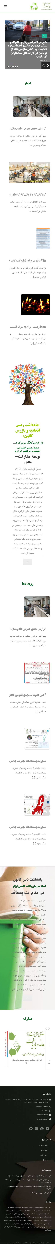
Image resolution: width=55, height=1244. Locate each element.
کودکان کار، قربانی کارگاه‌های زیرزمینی (23, 194)
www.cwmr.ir (42, 1119)
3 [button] (13, 67)
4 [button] (11, 67)
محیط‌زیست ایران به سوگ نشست (28, 327)
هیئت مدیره (43, 1150)
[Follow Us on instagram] (42, 1129)
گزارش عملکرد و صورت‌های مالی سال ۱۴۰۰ (23, 1061)
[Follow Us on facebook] (47, 1129)
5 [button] (8, 67)
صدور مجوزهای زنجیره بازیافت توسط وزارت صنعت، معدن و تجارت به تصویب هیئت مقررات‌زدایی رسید (28, 1181)
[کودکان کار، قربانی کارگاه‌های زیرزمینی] (27, 172)
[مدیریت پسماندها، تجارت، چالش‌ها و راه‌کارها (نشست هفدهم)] (36, 738)
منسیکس (8, 1243)
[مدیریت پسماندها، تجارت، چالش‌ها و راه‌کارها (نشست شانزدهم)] (36, 804)
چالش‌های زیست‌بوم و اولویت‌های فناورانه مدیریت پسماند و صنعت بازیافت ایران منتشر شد (29, 1187)
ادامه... (27, 562)
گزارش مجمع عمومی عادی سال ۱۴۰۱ (25, 128)
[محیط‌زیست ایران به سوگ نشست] (34, 304)
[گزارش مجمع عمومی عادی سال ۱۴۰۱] (29, 106)
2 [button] (15, 67)
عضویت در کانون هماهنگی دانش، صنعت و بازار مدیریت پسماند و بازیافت (29, 53)
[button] (43, 65)
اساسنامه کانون (43, 1146)
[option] (27, 44)
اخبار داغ (44, 43)
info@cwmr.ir (42, 1115)
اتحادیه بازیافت (25, 1243)
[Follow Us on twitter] (31, 1129)
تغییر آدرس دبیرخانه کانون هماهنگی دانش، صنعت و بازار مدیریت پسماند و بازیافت (28, 1176)
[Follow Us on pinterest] (36, 1129)
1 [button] (18, 67)
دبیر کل (45, 1160)
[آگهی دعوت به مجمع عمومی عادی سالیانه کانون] (36, 672)
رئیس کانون (43, 1155)
